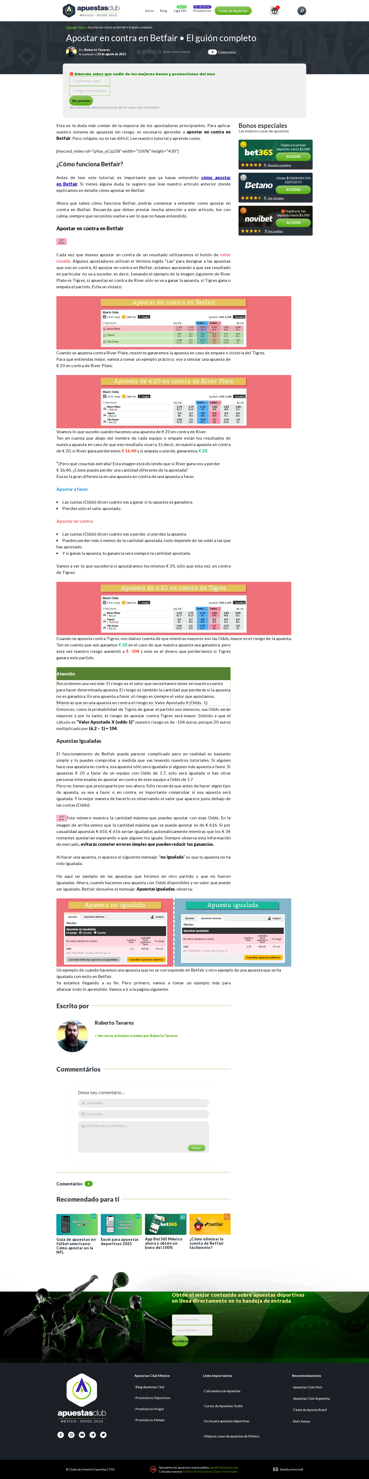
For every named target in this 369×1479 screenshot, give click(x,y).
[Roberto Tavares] (71, 51)
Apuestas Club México (152, 1375)
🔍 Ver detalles (274, 198)
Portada (71, 27)
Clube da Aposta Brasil (310, 1410)
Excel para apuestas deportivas (226, 1421)
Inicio (149, 11)
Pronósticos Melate (149, 1420)
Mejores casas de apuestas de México (231, 1436)
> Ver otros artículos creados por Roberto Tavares (136, 1036)
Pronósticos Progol (149, 1409)
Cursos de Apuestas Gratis (223, 1406)
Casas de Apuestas (233, 11)
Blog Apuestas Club (149, 1387)
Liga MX (180, 11)
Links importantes (217, 1375)
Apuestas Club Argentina (311, 1398)
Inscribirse (180, 1341)
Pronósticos (202, 11)
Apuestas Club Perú (307, 1387)
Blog (163, 11)
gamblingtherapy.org (224, 1467)
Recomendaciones (306, 1375)
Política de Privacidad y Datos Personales (210, 1471)
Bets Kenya (301, 1421)
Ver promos (81, 101)
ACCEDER (293, 156)
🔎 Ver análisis (273, 231)
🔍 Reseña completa (277, 165)
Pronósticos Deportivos (152, 1398)
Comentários (224, 52)
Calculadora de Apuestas (222, 1391)
